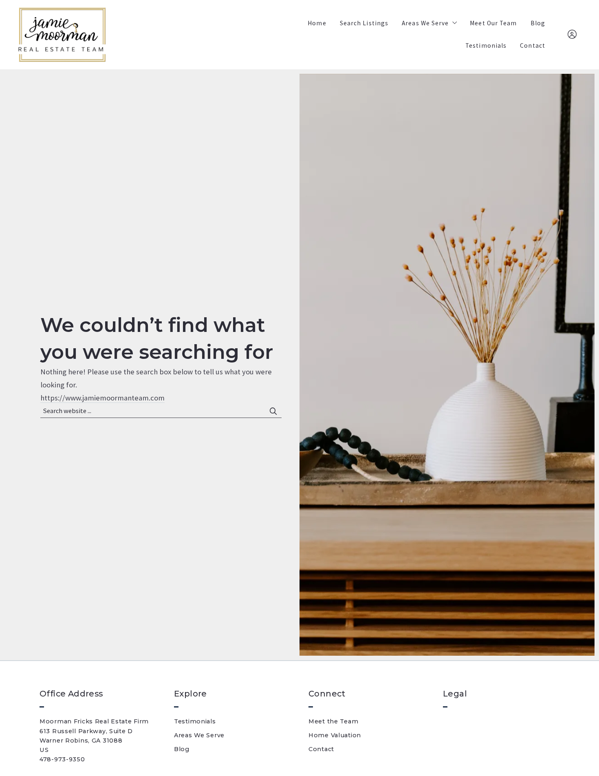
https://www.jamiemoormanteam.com (102, 397)
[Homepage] (62, 35)
